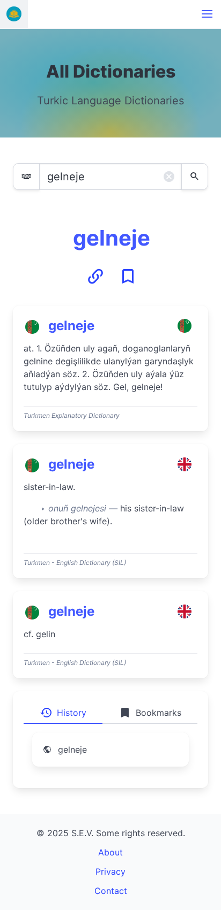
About (110, 852)
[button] (207, 14)
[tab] (63, 712)
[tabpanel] (110, 755)
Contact (110, 890)
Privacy (110, 871)
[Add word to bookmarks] (128, 277)
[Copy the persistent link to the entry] (95, 277)
